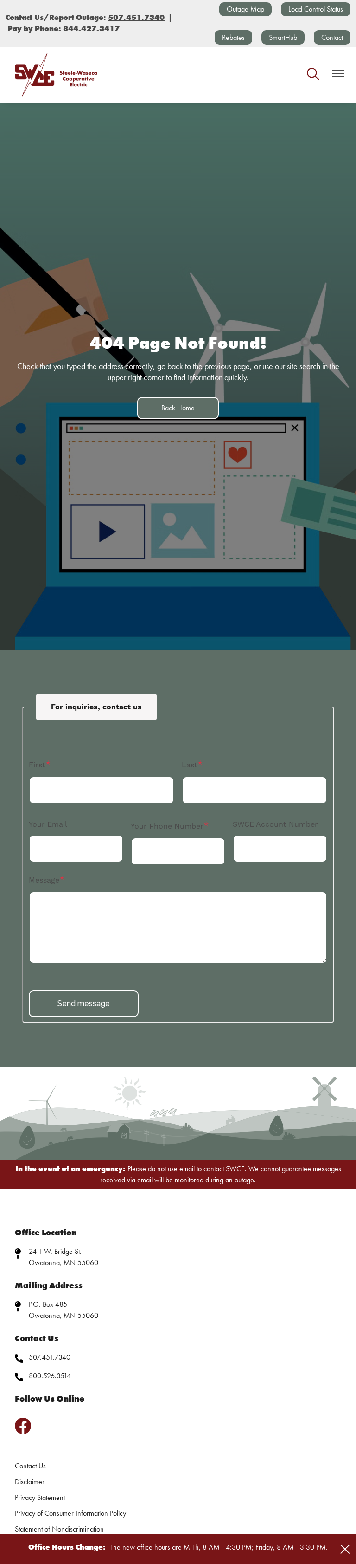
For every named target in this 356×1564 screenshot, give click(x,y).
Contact (332, 37)
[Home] (56, 75)
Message (44, 880)
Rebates (233, 37)
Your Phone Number (167, 826)
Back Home (178, 408)
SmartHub (283, 37)
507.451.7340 (49, 1357)
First (37, 765)
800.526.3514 (50, 1376)
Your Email (48, 824)
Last (189, 765)
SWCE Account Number (275, 824)
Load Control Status (315, 9)
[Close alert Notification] (345, 1549)
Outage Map (245, 9)
